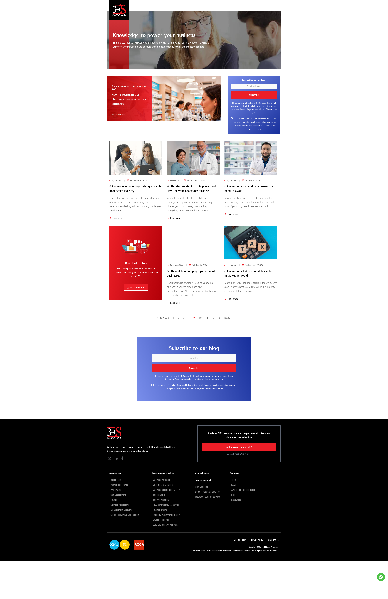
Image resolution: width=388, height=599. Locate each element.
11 (206, 315)
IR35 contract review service (166, 502)
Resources (236, 497)
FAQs (233, 482)
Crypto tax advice (161, 517)
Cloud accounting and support (124, 512)
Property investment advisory (166, 512)
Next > (228, 315)
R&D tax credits (160, 507)
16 (218, 315)
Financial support (202, 470)
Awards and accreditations (244, 487)
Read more (120, 115)
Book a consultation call (238, 444)
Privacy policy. (255, 127)
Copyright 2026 (255, 544)
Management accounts (121, 507)
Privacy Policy (256, 537)
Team (233, 477)
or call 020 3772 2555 (238, 452)
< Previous (162, 315)
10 (200, 315)
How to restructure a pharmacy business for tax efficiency (129, 99)
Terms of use (273, 537)
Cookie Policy (240, 537)
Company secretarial (120, 502)
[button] (136, 285)
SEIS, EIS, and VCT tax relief (165, 522)
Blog (233, 492)
